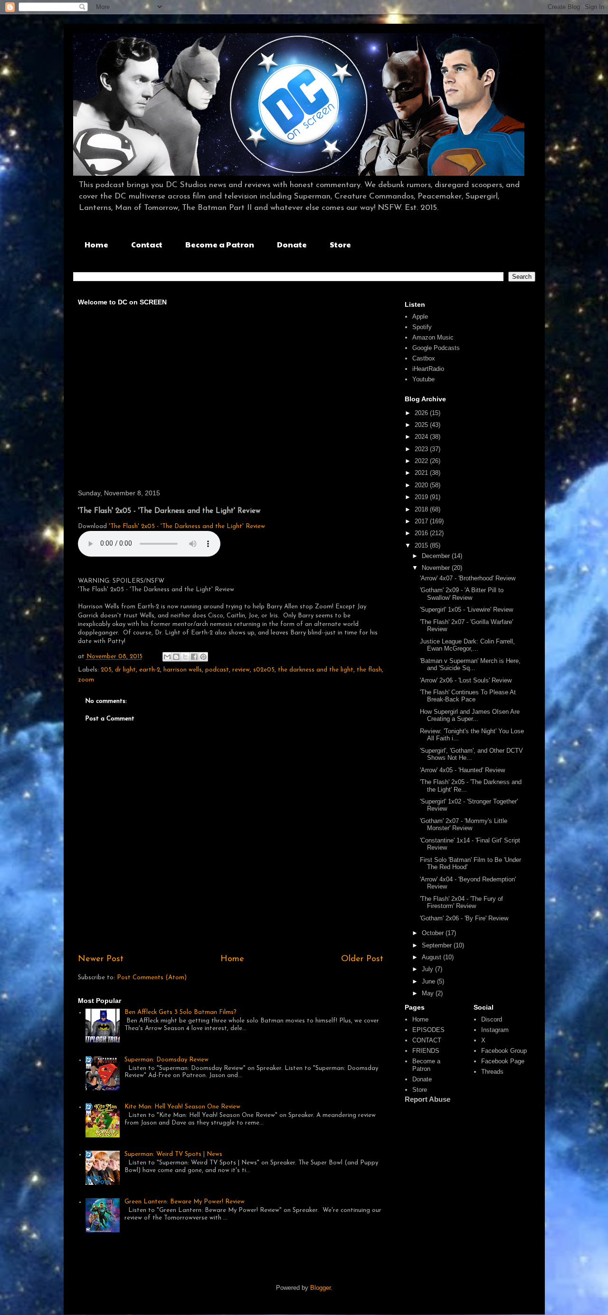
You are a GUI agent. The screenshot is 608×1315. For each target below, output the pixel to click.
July (428, 969)
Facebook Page (502, 1061)
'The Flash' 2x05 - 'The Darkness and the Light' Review (187, 526)
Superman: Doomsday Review (166, 1060)
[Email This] (167, 657)
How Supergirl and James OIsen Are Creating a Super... (470, 715)
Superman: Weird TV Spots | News (173, 1154)
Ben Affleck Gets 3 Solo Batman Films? (180, 1012)
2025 (422, 424)
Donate (292, 244)
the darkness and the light (315, 670)
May (429, 993)
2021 (422, 472)
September (438, 945)
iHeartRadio (428, 368)
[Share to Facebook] (194, 657)
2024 (422, 436)
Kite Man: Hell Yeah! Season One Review (182, 1107)
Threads (492, 1071)
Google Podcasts (436, 347)
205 (106, 670)
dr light (125, 670)
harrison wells (182, 670)
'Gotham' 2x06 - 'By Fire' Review (464, 918)
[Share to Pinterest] (203, 657)
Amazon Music (433, 337)
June (429, 981)
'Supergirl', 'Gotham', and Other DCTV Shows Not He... (471, 754)
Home (96, 244)
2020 (422, 485)
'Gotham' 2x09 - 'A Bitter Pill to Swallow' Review (462, 594)
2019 (422, 497)
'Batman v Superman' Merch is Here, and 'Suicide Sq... (470, 664)
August (432, 957)
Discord (491, 1019)
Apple (420, 316)
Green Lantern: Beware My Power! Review (184, 1202)
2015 (422, 545)
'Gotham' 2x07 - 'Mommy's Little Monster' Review (463, 824)
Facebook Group (504, 1050)
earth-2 (149, 670)
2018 (422, 509)
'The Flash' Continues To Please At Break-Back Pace (468, 696)
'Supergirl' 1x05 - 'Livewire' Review (466, 609)
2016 (422, 533)
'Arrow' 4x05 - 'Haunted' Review (462, 770)
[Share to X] (185, 657)
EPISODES (428, 1029)
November (437, 567)
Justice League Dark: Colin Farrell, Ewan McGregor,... (467, 645)
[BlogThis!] (176, 657)
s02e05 (264, 670)
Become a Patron (219, 244)
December (437, 555)
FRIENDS (425, 1050)
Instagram (495, 1029)
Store (340, 244)
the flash (369, 670)
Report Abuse (427, 1099)
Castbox (423, 358)
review (241, 670)
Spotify (422, 327)
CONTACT (426, 1040)
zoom (86, 680)
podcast (217, 670)
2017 (422, 521)
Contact (146, 244)
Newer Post (101, 959)
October (434, 933)
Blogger (320, 1287)
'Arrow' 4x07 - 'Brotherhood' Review (467, 578)
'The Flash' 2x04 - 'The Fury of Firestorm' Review (461, 902)
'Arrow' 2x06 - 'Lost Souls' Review (466, 680)
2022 (422, 460)
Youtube (423, 379)
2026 (422, 412)
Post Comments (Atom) (152, 977)
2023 (422, 449)
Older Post (362, 959)
